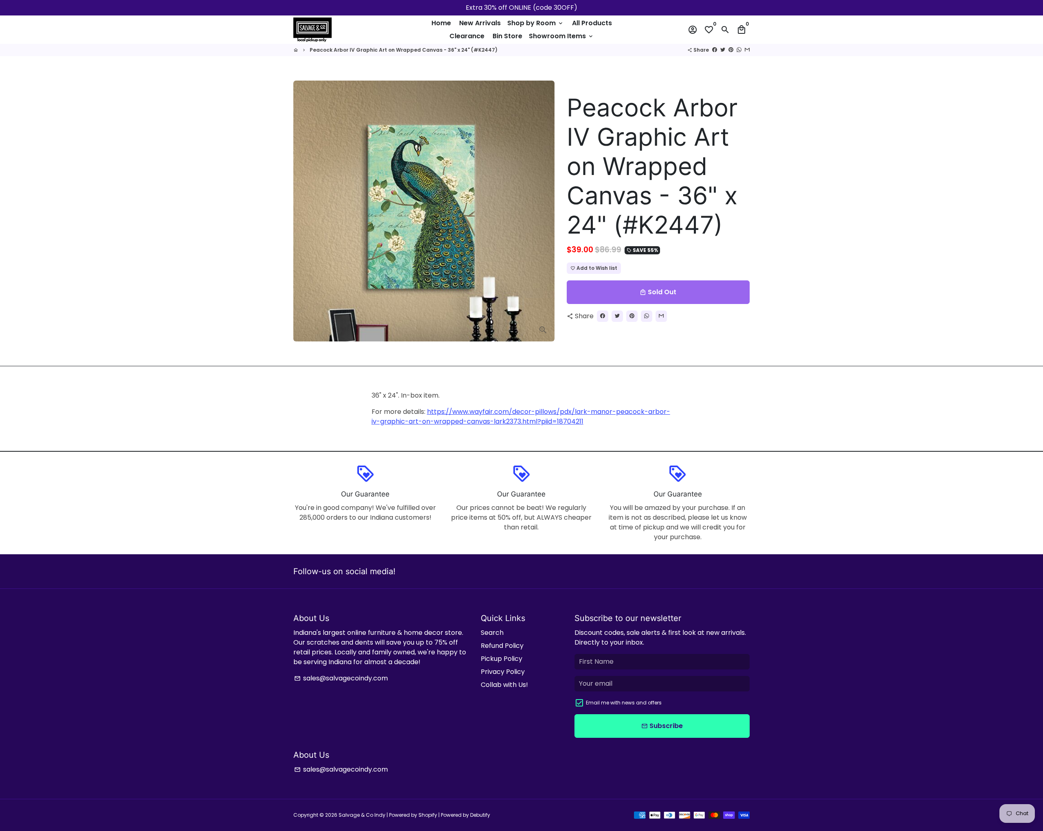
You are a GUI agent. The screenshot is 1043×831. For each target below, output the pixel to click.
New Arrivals (480, 23)
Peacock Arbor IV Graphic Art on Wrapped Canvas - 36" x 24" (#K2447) (403, 49)
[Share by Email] (747, 49)
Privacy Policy (503, 671)
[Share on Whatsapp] (739, 49)
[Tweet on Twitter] (722, 49)
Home (441, 23)
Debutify (480, 814)
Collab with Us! (504, 684)
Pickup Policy (501, 658)
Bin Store (507, 36)
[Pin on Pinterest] (730, 49)
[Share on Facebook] (714, 49)
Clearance (466, 36)
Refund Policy (502, 645)
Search (492, 632)
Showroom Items (561, 36)
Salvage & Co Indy (363, 814)
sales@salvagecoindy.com (341, 678)
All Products (592, 23)
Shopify (427, 814)
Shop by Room (535, 23)
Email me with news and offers (624, 702)
